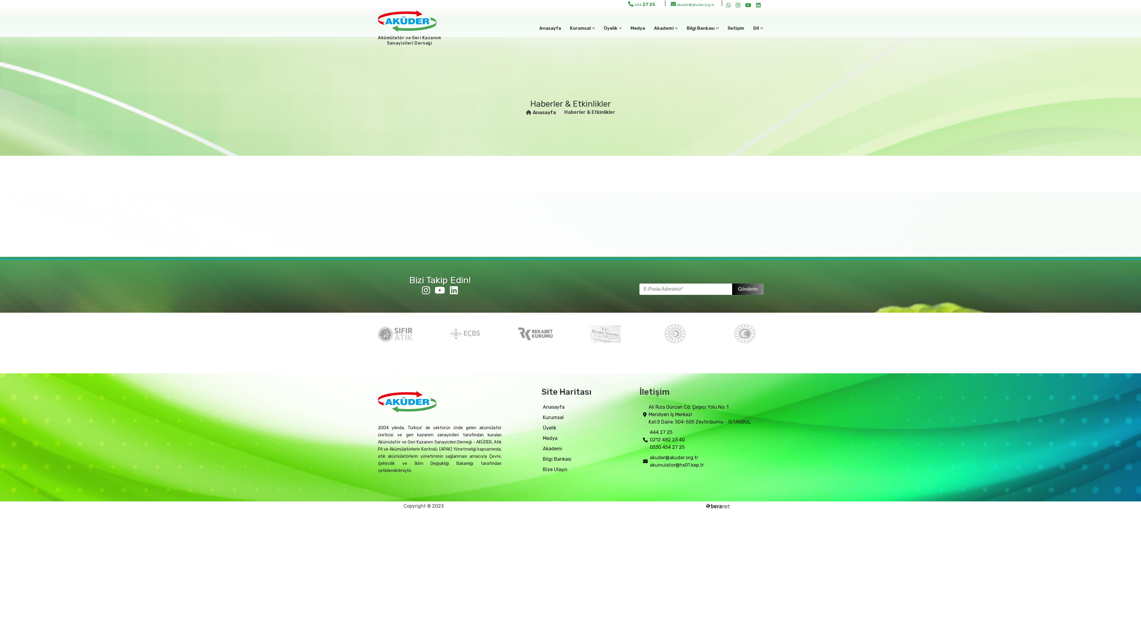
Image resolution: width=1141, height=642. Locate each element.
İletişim (736, 28)
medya (638, 28)
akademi (552, 448)
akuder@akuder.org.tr (695, 5)
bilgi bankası (557, 459)
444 (644, 4)
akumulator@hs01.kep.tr (677, 465)
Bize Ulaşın (555, 469)
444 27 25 (661, 432)
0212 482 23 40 (667, 440)
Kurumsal (553, 417)
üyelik (549, 428)
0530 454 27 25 (667, 447)
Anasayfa (550, 28)
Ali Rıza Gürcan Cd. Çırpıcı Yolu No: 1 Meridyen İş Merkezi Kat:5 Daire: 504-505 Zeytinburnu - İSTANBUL (700, 414)
